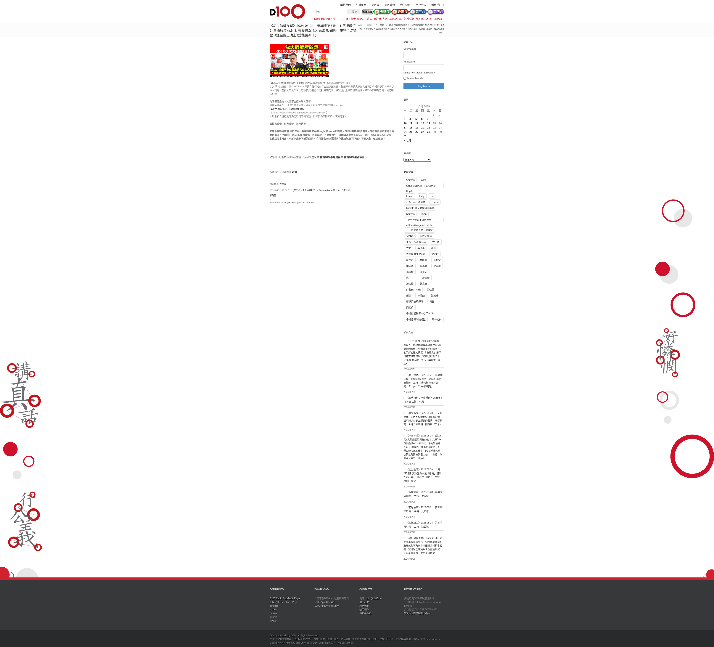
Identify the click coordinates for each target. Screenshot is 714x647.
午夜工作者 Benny (353, 18)
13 (422, 123)
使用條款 (364, 609)
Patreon (274, 613)
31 (405, 136)
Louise (435, 202)
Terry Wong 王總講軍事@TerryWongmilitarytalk (419, 220)
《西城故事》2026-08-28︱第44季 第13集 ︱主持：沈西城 (423, 494)
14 (428, 123)
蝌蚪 (408, 295)
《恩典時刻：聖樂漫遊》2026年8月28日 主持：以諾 (422, 399)
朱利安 (428, 18)
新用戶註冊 (437, 4)
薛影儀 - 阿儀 (413, 289)
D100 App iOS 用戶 (324, 602)
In (432, 196)
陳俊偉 (410, 307)
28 (428, 131)
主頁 (360, 25)
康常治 (377, 18)
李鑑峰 (423, 265)
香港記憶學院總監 (416, 319)
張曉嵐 (423, 260)
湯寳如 (423, 271)
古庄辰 (368, 18)
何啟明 (410, 236)
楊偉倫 (410, 271)
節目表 (375, 4)
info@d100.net (374, 598)
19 (416, 127)
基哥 (433, 248)
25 (410, 131)
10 (405, 123)
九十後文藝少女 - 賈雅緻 (419, 230)
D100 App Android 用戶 (326, 605)
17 (405, 127)
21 (428, 127)
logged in (289, 202)
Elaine (409, 196)
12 (416, 123)
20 (422, 127)
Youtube (274, 605)
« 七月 (407, 140)
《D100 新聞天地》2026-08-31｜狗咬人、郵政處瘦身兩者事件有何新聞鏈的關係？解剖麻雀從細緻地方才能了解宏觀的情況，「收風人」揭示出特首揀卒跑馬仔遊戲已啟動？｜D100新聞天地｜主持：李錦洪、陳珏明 (422, 352)
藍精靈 (430, 289)
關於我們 (364, 602)
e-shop (273, 609)
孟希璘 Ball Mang (415, 254)
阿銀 (432, 301)
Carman (393, 18)
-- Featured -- (369, 25)
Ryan (424, 214)
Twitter (273, 620)
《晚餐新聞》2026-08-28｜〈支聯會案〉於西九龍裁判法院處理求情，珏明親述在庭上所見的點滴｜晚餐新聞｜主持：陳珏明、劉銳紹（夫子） (422, 419)
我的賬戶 (405, 4)
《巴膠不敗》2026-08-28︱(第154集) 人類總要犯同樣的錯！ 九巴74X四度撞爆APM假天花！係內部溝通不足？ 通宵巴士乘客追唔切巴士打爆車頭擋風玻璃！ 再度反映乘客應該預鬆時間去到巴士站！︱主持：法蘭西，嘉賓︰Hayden (422, 447)
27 (422, 131)
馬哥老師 (437, 319)
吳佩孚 (421, 248)
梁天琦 (437, 265)
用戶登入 (421, 4)
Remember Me (414, 78)
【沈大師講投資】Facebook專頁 (287, 108)
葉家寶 (402, 18)
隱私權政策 (365, 613)
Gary (421, 196)
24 (405, 131)
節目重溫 (390, 4)
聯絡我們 (345, 4)
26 (416, 131)
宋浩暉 (435, 254)
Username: (409, 48)
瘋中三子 (337, 18)
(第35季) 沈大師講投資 (398, 25)
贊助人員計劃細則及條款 (417, 613)
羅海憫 (410, 283)
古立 (384, 18)
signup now (409, 72)
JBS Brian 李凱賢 (415, 202)
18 (410, 127)
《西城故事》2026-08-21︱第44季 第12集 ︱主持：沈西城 (423, 509)
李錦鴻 (410, 18)
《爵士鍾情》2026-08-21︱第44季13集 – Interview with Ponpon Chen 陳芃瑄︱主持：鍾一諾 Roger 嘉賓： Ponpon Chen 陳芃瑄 (423, 381)
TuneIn (273, 617)
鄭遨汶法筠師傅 (414, 301)
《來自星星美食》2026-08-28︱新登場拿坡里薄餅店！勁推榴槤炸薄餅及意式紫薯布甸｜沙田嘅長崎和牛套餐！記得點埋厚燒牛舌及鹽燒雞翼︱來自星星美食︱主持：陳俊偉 (422, 545)
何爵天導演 (426, 236)
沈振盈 (283, 184)
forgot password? (426, 72)
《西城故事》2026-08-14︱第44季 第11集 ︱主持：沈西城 (423, 524)
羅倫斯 (426, 277)
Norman (437, 18)
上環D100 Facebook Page (284, 602)
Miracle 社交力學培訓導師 (420, 208)
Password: (409, 61)
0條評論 (346, 190)
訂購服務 (361, 4)
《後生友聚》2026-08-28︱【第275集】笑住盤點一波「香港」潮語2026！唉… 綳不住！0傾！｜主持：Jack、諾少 (422, 475)
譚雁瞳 (419, 18)
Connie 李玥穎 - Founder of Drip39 (420, 186)
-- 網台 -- (381, 25)
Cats (423, 180)
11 (410, 123)
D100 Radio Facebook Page (285, 598)
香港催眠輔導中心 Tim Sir (420, 313)
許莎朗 (421, 295)
